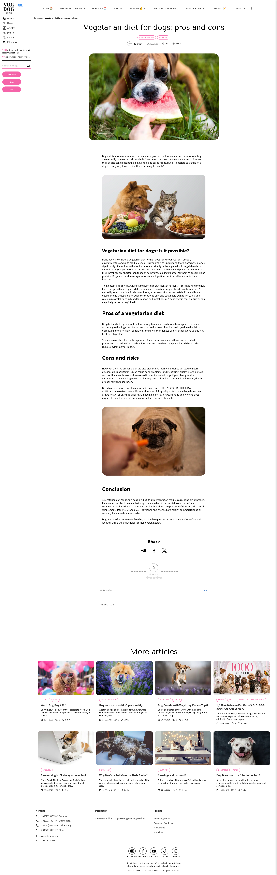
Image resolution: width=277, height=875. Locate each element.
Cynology (47, 770)
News (55, 700)
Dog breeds (164, 700)
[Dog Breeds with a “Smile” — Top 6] (242, 748)
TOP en (177, 700)
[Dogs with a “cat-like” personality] (124, 678)
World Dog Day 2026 (53, 705)
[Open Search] (250, 8)
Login (204, 590)
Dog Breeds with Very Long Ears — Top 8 (183, 705)
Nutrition (163, 37)
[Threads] (175, 851)
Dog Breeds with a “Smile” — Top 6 (238, 775)
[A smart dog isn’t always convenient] (66, 748)
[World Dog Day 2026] (66, 678)
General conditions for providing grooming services (120, 818)
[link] (11, 89)
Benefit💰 (136, 8)
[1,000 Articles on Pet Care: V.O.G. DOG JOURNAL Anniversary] (242, 678)
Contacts (239, 8)
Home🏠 (48, 8)
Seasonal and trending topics (251, 700)
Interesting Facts (108, 700)
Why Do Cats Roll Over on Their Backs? (123, 775)
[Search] (29, 65)
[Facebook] (143, 851)
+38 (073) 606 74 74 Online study (55, 825)
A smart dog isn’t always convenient (63, 775)
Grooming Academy (163, 823)
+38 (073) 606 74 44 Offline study (55, 820)
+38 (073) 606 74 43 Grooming (54, 816)
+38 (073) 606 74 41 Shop (52, 829)
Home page (38, 18)
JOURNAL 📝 (218, 8)
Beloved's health (146, 37)
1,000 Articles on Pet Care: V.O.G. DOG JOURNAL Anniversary (240, 707)
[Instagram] (132, 851)
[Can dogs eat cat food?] (183, 748)
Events (45, 700)
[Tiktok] (164, 851)
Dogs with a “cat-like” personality (121, 705)
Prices (118, 8)
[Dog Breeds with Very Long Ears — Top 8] (183, 678)
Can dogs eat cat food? (172, 775)
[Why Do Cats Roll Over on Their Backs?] (124, 748)
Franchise (158, 832)
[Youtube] (153, 851)
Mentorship (159, 827)
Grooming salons (71, 8)
